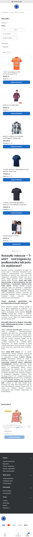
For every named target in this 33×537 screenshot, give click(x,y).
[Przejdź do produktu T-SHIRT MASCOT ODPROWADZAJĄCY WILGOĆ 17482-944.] (16, 161)
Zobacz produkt (16, 82)
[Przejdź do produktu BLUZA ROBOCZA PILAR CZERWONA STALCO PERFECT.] (16, 417)
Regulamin (6, 464)
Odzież (22, 12)
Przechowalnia (7, 483)
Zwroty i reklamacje (8, 466)
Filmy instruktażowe (8, 471)
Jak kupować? (7, 493)
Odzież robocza (14, 12)
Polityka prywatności (9, 461)
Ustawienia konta (8, 481)
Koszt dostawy (7, 490)
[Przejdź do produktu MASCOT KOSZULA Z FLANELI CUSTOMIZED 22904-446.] (16, 128)
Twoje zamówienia (8, 478)
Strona (4, 52)
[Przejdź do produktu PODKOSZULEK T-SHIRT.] (16, 227)
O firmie (5, 500)
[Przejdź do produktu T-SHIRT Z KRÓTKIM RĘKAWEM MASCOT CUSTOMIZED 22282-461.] (16, 194)
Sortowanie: (4, 43)
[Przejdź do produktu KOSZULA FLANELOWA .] (16, 96)
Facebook (6, 508)
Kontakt (5, 505)
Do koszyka (17, 244)
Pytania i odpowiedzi (9, 468)
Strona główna (5, 12)
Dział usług (6, 503)
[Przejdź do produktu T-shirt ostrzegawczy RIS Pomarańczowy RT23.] (16, 63)
